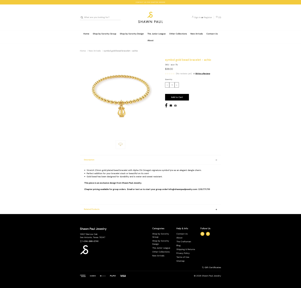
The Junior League (156, 33)
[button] (150, 159)
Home (86, 33)
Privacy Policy (183, 253)
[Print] (175, 105)
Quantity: (168, 79)
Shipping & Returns (185, 249)
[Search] (82, 17)
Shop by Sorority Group (104, 33)
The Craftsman (183, 241)
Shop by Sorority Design (132, 33)
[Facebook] (166, 105)
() (219, 17)
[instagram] (202, 234)
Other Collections (178, 33)
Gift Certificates (212, 267)
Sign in (197, 17)
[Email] (171, 105)
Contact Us (212, 33)
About (150, 40)
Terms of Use (182, 257)
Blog (178, 245)
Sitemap (180, 261)
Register (208, 17)
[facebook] (208, 234)
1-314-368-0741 (90, 241)
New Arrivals (196, 33)
